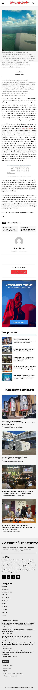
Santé (3, 633)
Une (28, 56)
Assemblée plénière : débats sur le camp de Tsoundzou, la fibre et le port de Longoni (24, 359)
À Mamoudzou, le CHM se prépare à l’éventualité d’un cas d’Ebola (24, 350)
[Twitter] (17, 272)
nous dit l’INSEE (27, 128)
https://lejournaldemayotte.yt (19, 251)
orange (21, 56)
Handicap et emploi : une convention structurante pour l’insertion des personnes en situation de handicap (25, 368)
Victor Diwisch (8, 531)
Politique (4, 640)
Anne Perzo (19, 72)
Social (3, 648)
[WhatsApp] (25, 272)
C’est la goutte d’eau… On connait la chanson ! (9, 230)
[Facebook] (13, 272)
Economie (11, 56)
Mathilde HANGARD (9, 427)
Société (4, 627)
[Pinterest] (21, 272)
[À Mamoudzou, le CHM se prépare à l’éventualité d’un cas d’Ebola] (7, 350)
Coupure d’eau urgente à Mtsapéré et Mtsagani (28, 230)
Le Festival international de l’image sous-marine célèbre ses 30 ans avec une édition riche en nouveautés (24, 376)
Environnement (6, 656)
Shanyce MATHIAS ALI (10, 495)
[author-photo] (3, 427)
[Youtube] (18, 577)
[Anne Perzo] (19, 241)
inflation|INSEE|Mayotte (13, 222)
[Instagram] (8, 577)
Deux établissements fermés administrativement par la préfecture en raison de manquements (25, 340)
